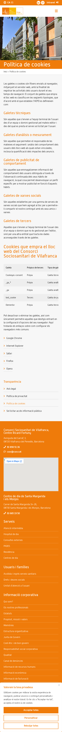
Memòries (9, 625)
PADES (7, 546)
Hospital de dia (11, 534)
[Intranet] (57, 2)
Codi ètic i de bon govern (16, 643)
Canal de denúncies (13, 661)
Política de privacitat (16, 396)
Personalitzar (31, 718)
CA (8, 2)
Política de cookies (15, 403)
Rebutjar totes (31, 725)
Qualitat (8, 655)
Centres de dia (11, 558)
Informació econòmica (15, 673)
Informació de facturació (16, 678)
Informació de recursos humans (19, 667)
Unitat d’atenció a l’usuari (17, 585)
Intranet (51, 2)
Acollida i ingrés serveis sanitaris (20, 574)
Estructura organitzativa (16, 631)
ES (12, 2)
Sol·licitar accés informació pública (24, 411)
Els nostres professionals (16, 607)
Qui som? (8, 601)
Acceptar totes (31, 710)
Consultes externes (13, 540)
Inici (5, 72)
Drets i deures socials (14, 580)
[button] (56, 11)
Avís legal (11, 389)
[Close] (59, 685)
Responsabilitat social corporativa (21, 649)
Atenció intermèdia (13, 528)
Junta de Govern (12, 637)
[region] (31, 707)
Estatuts (8, 613)
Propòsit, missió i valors (16, 619)
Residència (9, 552)
